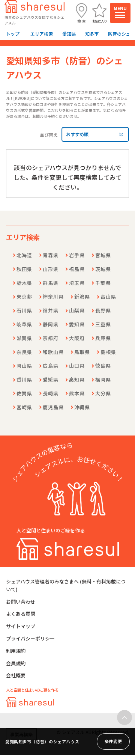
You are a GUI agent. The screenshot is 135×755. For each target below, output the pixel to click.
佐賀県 (24, 393)
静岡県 (50, 324)
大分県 (103, 393)
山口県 (77, 365)
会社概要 (16, 675)
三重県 (103, 324)
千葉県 (103, 282)
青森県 (50, 255)
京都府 (50, 338)
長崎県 (50, 393)
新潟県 (82, 296)
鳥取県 (82, 352)
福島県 (77, 269)
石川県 (24, 310)
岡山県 (24, 365)
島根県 (108, 352)
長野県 (103, 310)
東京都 (24, 296)
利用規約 (16, 650)
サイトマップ (20, 626)
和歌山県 (53, 352)
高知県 (77, 379)
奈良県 (24, 352)
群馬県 (50, 282)
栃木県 (24, 282)
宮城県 (103, 255)
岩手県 (77, 255)
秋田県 (24, 269)
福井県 (50, 310)
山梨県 (77, 310)
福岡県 (103, 379)
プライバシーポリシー (30, 638)
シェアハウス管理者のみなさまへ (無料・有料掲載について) (66, 585)
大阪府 (77, 338)
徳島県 (103, 365)
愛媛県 (50, 379)
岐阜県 (24, 324)
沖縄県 (82, 407)
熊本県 (77, 393)
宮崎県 (24, 407)
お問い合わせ (20, 601)
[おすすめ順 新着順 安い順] (95, 134)
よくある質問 (20, 613)
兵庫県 (103, 338)
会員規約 (16, 663)
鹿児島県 (53, 407)
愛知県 (77, 324)
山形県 (50, 269)
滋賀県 (24, 338)
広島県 (50, 365)
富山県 (108, 296)
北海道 (24, 255)
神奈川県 (53, 296)
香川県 (24, 379)
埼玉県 (77, 282)
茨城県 (103, 269)
